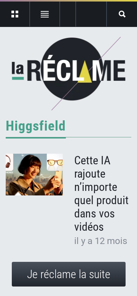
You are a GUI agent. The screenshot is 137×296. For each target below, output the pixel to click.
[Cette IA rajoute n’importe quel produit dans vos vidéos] (34, 174)
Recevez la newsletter (91, 14)
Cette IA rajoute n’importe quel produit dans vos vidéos (101, 193)
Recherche (122, 14)
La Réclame (69, 73)
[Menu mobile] (15, 14)
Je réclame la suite (68, 274)
